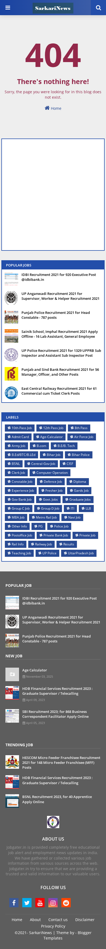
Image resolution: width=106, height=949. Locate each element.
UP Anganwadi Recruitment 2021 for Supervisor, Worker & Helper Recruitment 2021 (60, 296)
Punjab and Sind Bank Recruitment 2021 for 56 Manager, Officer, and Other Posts (60, 372)
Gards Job (81, 490)
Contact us (58, 919)
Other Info (19, 526)
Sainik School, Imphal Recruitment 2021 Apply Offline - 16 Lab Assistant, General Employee (59, 334)
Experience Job (23, 490)
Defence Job (53, 481)
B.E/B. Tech (66, 445)
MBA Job (18, 517)
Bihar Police (81, 454)
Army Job (18, 445)
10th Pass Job (22, 428)
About (35, 919)
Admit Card (20, 437)
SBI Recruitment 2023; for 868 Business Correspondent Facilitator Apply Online (55, 714)
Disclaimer (85, 919)
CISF (70, 463)
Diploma (79, 481)
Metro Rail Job (46, 517)
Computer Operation (52, 472)
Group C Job (21, 508)
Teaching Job (21, 553)
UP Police (49, 553)
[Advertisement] (53, 194)
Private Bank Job (55, 535)
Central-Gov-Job (43, 463)
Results (68, 544)
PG (40, 526)
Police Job (61, 526)
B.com (41, 445)
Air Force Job (83, 437)
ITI (72, 508)
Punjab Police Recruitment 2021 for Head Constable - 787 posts (55, 315)
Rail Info (18, 544)
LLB (88, 508)
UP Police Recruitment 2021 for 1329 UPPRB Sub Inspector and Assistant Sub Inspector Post (61, 353)
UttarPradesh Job (81, 553)
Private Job (87, 535)
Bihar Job (53, 454)
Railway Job (43, 544)
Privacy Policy (53, 926)
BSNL (16, 463)
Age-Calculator (51, 437)
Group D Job (50, 508)
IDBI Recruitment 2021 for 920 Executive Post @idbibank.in (58, 277)
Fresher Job (54, 490)
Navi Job (74, 517)
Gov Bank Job (22, 499)
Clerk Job (18, 472)
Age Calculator (34, 670)
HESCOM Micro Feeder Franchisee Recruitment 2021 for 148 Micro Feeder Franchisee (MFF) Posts (61, 762)
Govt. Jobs (50, 499)
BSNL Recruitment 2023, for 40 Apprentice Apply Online (57, 799)
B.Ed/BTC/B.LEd (23, 454)
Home (55, 108)
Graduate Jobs (80, 499)
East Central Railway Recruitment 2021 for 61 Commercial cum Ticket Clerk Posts (59, 391)
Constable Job (22, 481)
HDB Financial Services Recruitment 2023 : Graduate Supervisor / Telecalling (57, 691)
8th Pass (81, 428)
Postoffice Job (22, 535)
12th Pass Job (53, 428)
